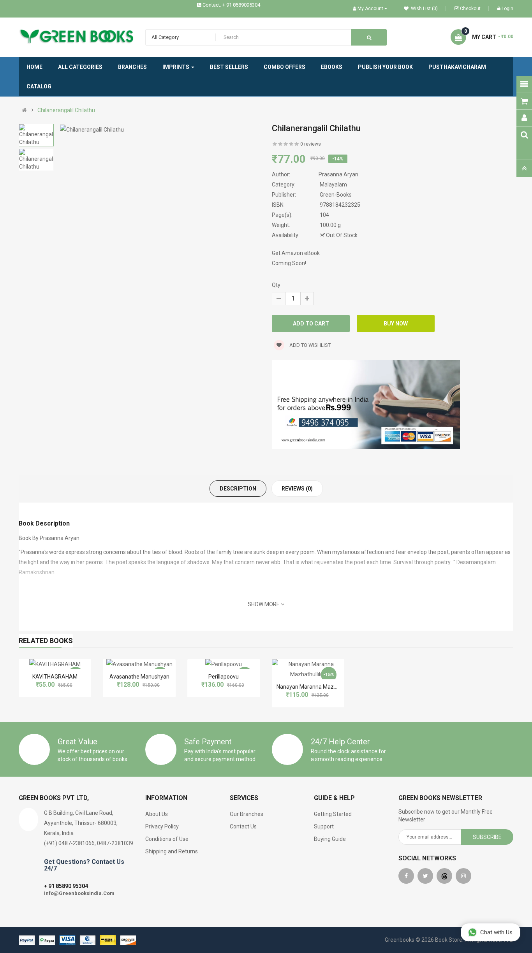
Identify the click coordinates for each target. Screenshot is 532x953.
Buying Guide (330, 839)
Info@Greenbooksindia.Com (79, 893)
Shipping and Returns (171, 851)
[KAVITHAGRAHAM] (55, 664)
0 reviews (310, 144)
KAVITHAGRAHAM (55, 676)
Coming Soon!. (289, 263)
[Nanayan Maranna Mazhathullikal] (308, 669)
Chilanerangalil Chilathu (66, 110)
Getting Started (333, 814)
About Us (156, 814)
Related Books (46, 641)
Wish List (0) (424, 8)
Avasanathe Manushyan (139, 676)
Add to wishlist (309, 345)
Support (324, 826)
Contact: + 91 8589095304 (231, 5)
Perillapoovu (223, 676)
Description (238, 488)
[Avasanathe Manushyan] (139, 664)
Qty (276, 285)
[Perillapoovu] (223, 664)
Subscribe (487, 837)
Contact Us (243, 826)
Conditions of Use (166, 839)
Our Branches (246, 814)
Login (507, 8)
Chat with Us (496, 932)
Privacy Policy (162, 826)
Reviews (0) (297, 488)
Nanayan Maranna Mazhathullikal (318, 687)
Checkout (470, 8)
